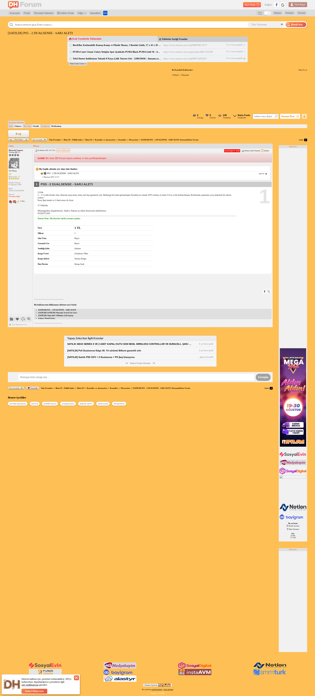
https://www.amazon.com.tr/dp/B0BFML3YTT (185, 45)
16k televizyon (119, 404)
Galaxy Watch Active (46, 318)
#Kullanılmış (56, 126)
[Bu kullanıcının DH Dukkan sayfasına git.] (14, 202)
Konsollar (122, 140)
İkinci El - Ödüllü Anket (73, 140)
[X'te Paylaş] (268, 291)
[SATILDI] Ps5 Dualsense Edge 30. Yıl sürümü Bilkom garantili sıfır (104, 350)
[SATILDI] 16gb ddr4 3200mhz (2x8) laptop (55, 315)
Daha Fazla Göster (140, 363)
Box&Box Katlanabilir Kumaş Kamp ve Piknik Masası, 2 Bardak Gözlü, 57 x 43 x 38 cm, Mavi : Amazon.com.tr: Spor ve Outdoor (117, 45)
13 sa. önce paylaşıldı (234, 45)
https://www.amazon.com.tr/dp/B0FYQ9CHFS (185, 58)
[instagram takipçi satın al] (293, 474)
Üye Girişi (250, 4)
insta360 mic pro (49, 404)
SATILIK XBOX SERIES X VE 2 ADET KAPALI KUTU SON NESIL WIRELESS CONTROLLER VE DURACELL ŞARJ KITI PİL (129, 344)
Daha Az (302, 70)
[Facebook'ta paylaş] (264, 291)
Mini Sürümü (294, 529)
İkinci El (88, 140)
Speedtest (95, 13)
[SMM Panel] (269, 674)
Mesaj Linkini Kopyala (252, 151)
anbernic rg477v (86, 404)
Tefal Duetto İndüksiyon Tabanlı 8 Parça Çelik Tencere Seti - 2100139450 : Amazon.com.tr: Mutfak (117, 58)
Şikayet (266, 151)
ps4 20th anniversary (18, 404)
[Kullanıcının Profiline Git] (14, 163)
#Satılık (36, 126)
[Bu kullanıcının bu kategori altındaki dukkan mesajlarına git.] (10, 202)
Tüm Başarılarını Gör (19, 324)
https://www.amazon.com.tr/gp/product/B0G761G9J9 (188, 52)
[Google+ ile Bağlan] (282, 4)
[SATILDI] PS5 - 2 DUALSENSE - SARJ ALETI (57, 310)
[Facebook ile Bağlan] (276, 4)
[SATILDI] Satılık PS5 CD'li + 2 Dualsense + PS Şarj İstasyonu (101, 357)
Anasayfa (15, 13)
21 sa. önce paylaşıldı (234, 51)
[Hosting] (293, 511)
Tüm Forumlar (55, 140)
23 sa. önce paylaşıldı (234, 58)
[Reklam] (105, 13)
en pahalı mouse (68, 404)
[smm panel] (293, 464)
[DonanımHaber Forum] (25, 5)
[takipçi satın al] (293, 456)
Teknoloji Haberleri (43, 13)
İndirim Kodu (67, 13)
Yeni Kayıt (299, 4)
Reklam (289, 12)
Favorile (34, 388)
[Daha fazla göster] (78, 63)
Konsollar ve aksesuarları (105, 140)
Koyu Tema (260, 13)
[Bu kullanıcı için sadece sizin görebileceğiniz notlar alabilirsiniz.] (10, 174)
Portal (27, 13)
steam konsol (103, 404)
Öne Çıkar (18, 139)
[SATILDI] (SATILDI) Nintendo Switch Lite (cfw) (57, 313)
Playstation (133, 140)
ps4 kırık (34, 404)
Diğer (81, 13)
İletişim (278, 12)
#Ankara (17, 126)
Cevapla (39, 140)
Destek (301, 12)
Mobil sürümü (294, 526)
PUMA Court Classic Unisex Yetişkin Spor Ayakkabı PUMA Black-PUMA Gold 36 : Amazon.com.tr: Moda (117, 52)
